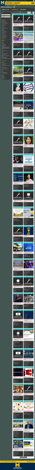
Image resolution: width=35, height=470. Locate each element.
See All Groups (4, 60)
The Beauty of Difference (27, 182)
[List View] (28, 12)
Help (3, 461)
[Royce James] (18, 159)
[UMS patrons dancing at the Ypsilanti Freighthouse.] (29, 264)
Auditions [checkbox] (3, 38)
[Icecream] (29, 123)
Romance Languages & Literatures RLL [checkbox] (6, 59)
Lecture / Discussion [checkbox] (4, 22)
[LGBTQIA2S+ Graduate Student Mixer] (29, 247)
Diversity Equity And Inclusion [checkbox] (5, 48)
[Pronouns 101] (18, 372)
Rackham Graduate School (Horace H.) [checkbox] (6, 65)
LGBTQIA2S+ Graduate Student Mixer (28, 252)
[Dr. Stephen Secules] (29, 424)
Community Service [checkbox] (4, 37)
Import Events (14, 461)
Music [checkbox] (3, 42)
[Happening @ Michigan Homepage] (2, 5)
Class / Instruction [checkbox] (4, 35)
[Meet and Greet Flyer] (29, 159)
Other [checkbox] (3, 26)
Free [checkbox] (3, 41)
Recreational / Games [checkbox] (4, 36)
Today (9, 0)
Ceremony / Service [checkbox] (4, 34)
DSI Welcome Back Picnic (16, 217)
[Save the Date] (29, 212)
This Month (15, 0)
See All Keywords (4, 50)
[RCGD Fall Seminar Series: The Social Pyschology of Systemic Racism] (18, 177)
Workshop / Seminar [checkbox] (4, 21)
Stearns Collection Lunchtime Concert (18, 393)
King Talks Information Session (27, 58)
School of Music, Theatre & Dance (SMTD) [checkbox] (5, 55)
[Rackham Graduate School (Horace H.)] (18, 71)
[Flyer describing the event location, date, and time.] (18, 37)
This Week (11, 0)
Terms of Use (6, 461)
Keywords (15, 9)
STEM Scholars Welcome (27, 217)
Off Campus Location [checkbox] (4, 63)
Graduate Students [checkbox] (4, 45)
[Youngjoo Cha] (29, 140)
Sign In (33, 3)
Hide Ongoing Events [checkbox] (4, 72)
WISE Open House (26, 127)
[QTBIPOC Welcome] (29, 105)
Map (22, 0)
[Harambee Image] (29, 37)
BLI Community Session (26, 235)
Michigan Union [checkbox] (4, 64)
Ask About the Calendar (31, 461)
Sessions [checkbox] (3, 43)
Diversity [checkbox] (3, 46)
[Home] (6, 0)
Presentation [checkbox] (3, 27)
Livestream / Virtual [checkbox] (4, 25)
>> (26, 457)
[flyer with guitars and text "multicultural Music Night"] (29, 406)
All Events (19, 0)
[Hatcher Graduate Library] (18, 264)
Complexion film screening (17, 110)
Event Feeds (10, 461)
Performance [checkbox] (3, 24)
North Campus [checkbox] (4, 44)
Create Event (25, 0)
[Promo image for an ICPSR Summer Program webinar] (29, 334)
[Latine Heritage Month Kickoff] (29, 298)
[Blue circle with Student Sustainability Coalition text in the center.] (29, 87)
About (1, 461)
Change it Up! (15, 58)
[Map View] (33, 12)
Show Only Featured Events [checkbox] (5, 73)
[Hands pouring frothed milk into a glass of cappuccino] (18, 87)
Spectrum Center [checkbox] (4, 54)
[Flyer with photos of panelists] (29, 354)
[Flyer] (29, 372)
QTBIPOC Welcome (26, 110)
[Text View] (30, 12)
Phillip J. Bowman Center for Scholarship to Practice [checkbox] (4, 57)
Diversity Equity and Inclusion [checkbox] (6, 47)
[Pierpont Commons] (18, 247)
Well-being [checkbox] (3, 33)
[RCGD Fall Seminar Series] (29, 315)
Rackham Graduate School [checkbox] (5, 53)
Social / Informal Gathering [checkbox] (5, 23)
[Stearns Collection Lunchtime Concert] (18, 389)
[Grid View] (32, 12)
